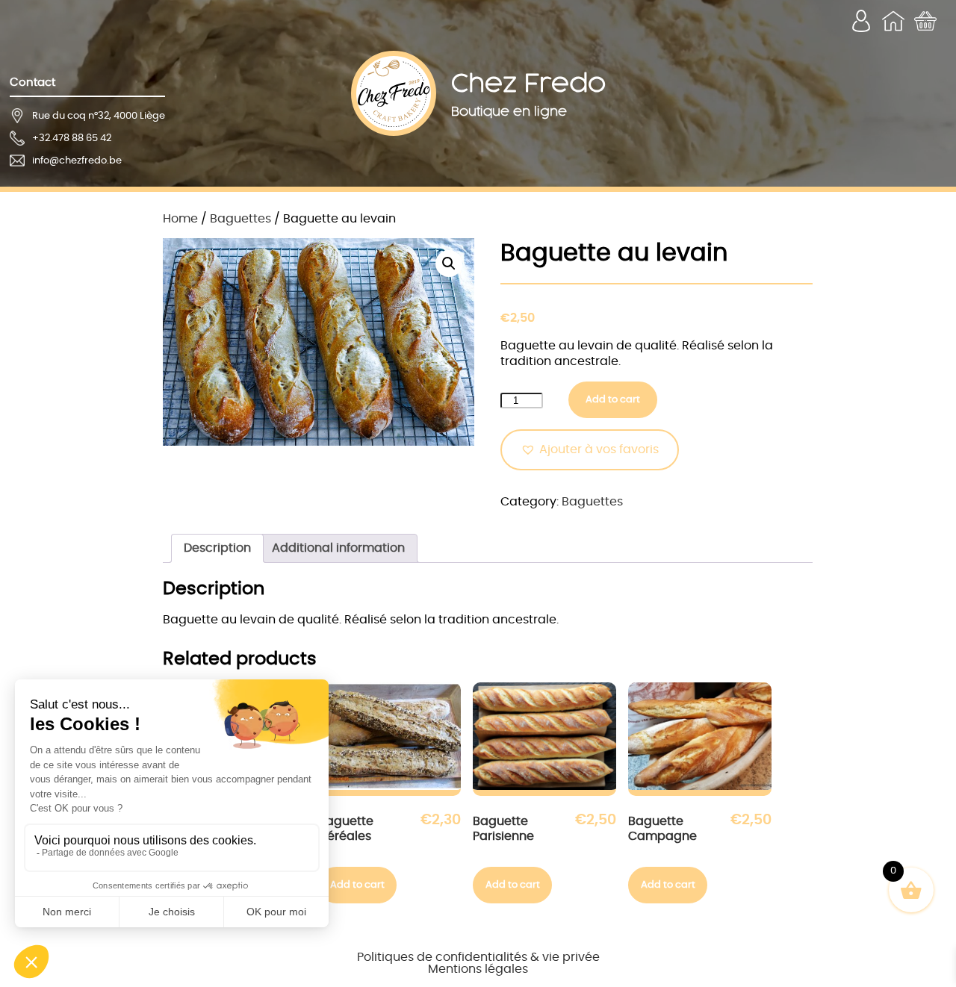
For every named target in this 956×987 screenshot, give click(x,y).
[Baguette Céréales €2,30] (390, 739)
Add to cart (613, 399)
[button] (448, 263)
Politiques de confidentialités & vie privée (478, 957)
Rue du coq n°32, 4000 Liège (98, 116)
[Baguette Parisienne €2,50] (544, 739)
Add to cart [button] (357, 884)
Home (180, 219)
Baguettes (240, 219)
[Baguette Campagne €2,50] (700, 739)
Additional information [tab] (338, 548)
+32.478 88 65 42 (71, 138)
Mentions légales (478, 969)
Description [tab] (217, 548)
